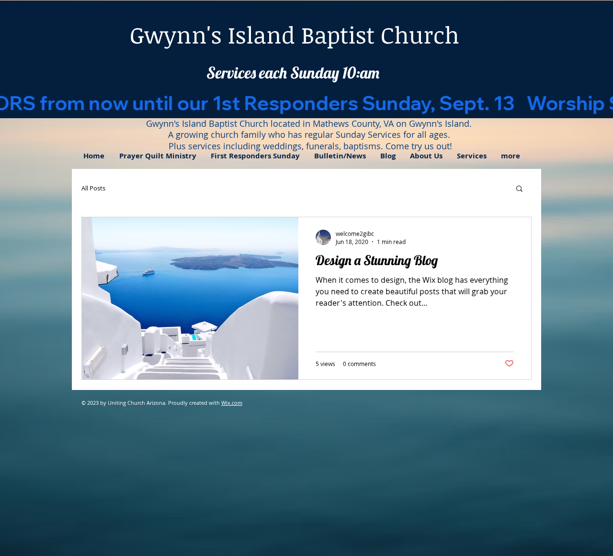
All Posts (93, 188)
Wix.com (231, 402)
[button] (426, 156)
